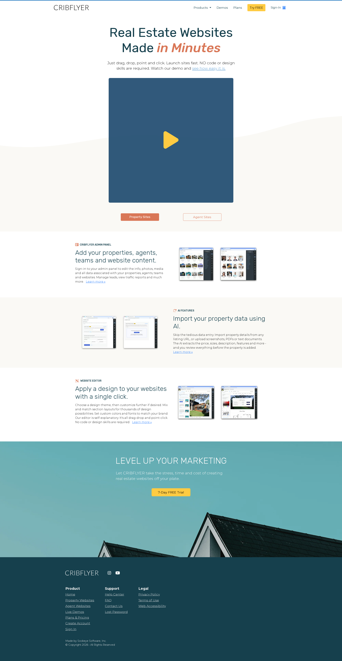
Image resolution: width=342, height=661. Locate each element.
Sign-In (276, 7)
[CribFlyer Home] (71, 7)
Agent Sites (202, 217)
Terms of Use (148, 600)
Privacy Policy (149, 594)
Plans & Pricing (77, 617)
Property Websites (79, 600)
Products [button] (201, 7)
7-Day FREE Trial (171, 492)
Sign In (70, 629)
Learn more (95, 281)
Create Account (77, 623)
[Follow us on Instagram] (109, 572)
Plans (237, 7)
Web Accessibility (152, 606)
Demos (222, 7)
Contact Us (114, 606)
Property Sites (139, 217)
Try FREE (256, 7)
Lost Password (116, 612)
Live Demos (74, 612)
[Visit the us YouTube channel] (117, 572)
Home (70, 594)
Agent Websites (77, 606)
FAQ (108, 600)
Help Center (114, 594)
